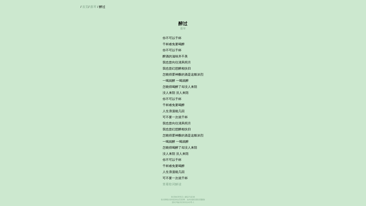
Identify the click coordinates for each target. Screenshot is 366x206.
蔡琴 (93, 7)
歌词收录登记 (177, 197)
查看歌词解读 (172, 184)
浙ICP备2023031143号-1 (183, 202)
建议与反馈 (190, 197)
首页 (85, 7)
